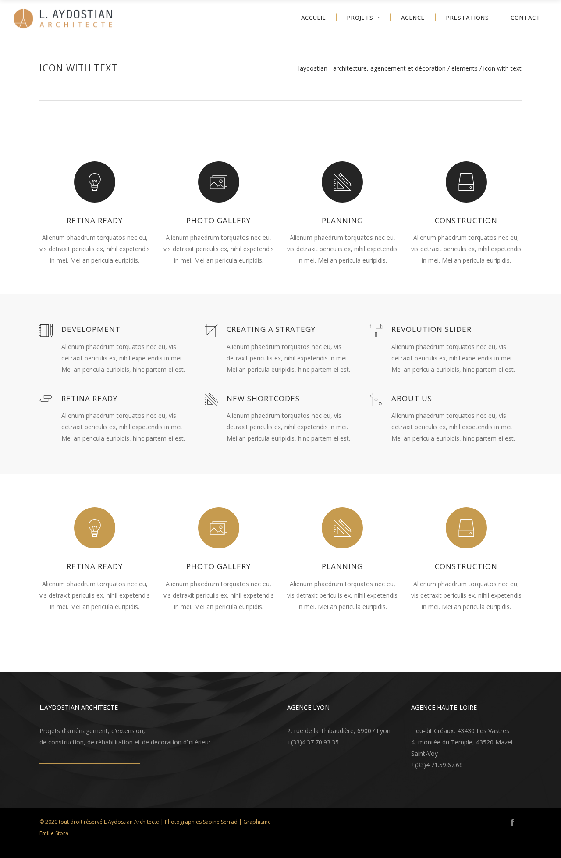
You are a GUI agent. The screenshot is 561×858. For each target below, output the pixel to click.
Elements (464, 68)
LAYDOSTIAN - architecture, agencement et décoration (372, 68)
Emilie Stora (53, 833)
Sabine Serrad (220, 822)
